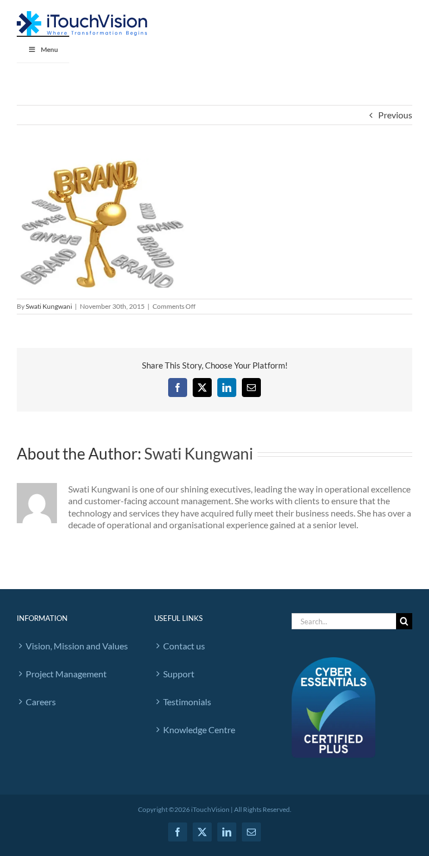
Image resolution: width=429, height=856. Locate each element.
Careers (41, 701)
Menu (49, 49)
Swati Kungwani (49, 306)
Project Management (66, 673)
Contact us (184, 645)
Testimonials (187, 701)
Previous (395, 114)
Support (178, 673)
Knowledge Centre (199, 729)
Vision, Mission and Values (77, 645)
